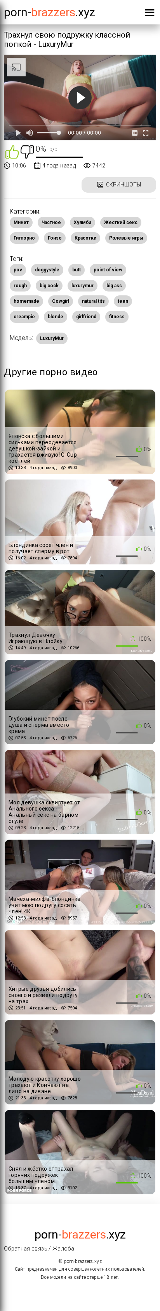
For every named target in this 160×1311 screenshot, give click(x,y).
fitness (117, 316)
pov (18, 270)
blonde (55, 316)
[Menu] (149, 14)
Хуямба (82, 222)
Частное (51, 222)
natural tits (93, 301)
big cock (49, 285)
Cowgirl (60, 301)
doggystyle (47, 270)
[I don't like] (27, 151)
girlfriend (86, 316)
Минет (21, 222)
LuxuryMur (52, 338)
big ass (114, 285)
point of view (108, 270)
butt (76, 270)
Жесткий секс (120, 222)
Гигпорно (24, 238)
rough (20, 285)
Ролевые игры (126, 238)
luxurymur (82, 285)
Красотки (85, 238)
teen (123, 301)
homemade (26, 301)
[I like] (12, 151)
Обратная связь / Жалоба (39, 1248)
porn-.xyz (49, 12)
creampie (24, 316)
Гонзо (55, 238)
